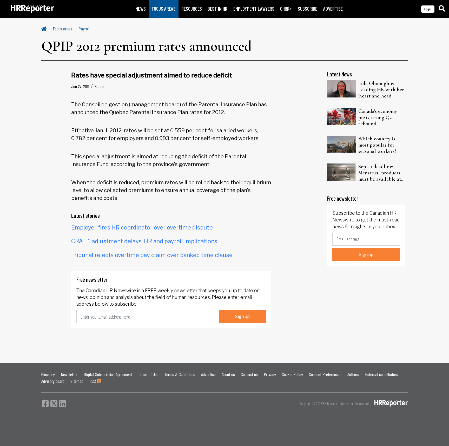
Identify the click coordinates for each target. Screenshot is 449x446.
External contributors (381, 374)
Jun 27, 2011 (80, 86)
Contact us (249, 374)
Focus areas (62, 28)
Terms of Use (148, 374)
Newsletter (69, 374)
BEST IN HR (217, 9)
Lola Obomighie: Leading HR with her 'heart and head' (381, 89)
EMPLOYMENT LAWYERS (253, 9)
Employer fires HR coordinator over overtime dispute (142, 227)
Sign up (242, 316)
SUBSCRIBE (307, 9)
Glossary (48, 374)
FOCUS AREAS (164, 9)
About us (228, 374)
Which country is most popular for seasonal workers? (377, 145)
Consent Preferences (325, 374)
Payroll (83, 28)
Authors (353, 374)
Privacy (270, 374)
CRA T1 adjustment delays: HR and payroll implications (144, 241)
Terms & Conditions (179, 374)
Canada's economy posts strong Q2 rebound (377, 117)
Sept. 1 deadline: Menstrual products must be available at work (379, 172)
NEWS (140, 9)
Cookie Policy (292, 374)
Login (427, 9)
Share (99, 86)
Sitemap (76, 381)
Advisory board (52, 381)
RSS (93, 381)
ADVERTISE (333, 9)
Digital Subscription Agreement (108, 374)
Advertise (208, 374)
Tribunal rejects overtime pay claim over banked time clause (152, 255)
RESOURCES (191, 9)
